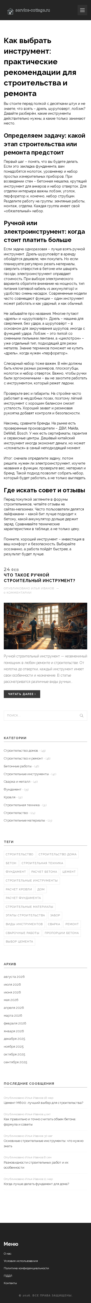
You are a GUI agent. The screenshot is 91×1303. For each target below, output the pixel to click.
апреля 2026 (14, 1008)
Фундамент (16, 789)
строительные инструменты (32, 880)
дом (41, 889)
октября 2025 (14, 1054)
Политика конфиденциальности (26, 1268)
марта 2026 (13, 1015)
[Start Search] (81, 716)
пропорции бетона (62, 933)
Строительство (19, 813)
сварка (54, 924)
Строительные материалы (28, 820)
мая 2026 (11, 1000)
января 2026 (14, 1031)
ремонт (72, 924)
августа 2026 (14, 977)
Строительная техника (25, 805)
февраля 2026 (15, 1023)
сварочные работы (22, 933)
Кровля (13, 797)
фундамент (16, 871)
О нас (7, 1253)
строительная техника (42, 863)
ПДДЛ (8, 1276)
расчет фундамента (23, 898)
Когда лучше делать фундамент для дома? (36, 1184)
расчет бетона (44, 871)
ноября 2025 (14, 1046)
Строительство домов (25, 750)
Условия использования (21, 1261)
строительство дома (58, 854)
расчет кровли (19, 889)
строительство (19, 854)
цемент (69, 871)
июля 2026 (12, 984)
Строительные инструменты (30, 774)
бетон (11, 863)
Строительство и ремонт (27, 758)
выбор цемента (19, 941)
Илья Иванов (42, 588)
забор (55, 915)
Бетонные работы (21, 766)
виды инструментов (24, 924)
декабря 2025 (14, 1039)
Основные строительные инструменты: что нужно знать (43, 1143)
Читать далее (21, 694)
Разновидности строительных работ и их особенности (36, 1165)
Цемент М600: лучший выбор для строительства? (43, 1103)
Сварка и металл (21, 781)
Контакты (10, 1283)
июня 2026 (12, 992)
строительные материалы (29, 906)
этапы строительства (25, 915)
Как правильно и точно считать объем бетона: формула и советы (40, 1121)
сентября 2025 (15, 1062)
